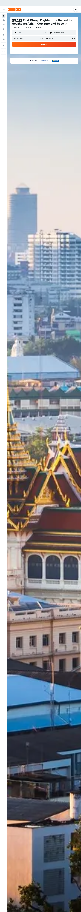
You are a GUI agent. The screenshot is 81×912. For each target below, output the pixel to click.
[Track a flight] (3, 39)
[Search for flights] (3, 16)
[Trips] (3, 45)
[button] (3, 9)
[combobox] (40, 28)
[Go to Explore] (3, 35)
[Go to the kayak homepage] (14, 9)
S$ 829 (17, 20)
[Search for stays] (3, 20)
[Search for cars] (3, 25)
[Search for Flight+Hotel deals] (3, 29)
